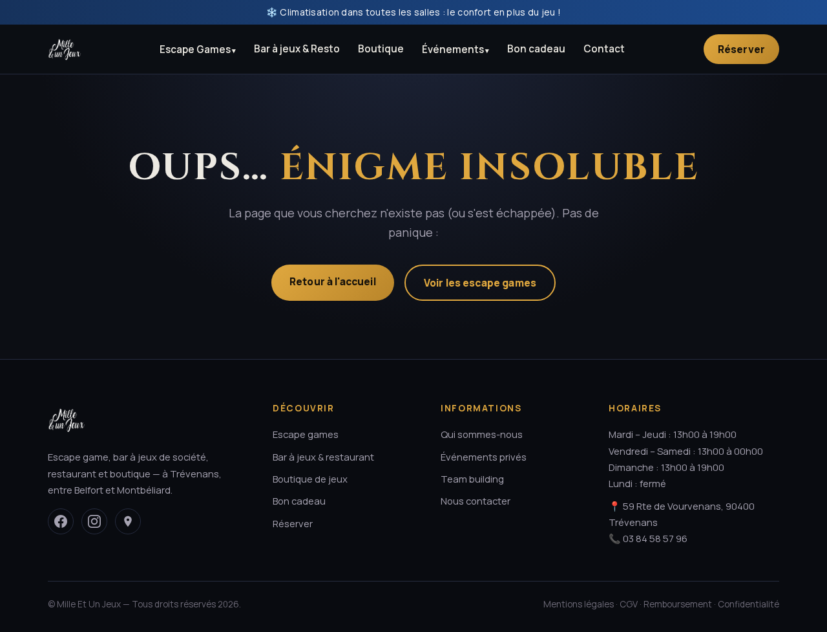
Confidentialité (748, 604)
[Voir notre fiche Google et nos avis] (128, 521)
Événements (453, 49)
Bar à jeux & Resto (297, 49)
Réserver (741, 49)
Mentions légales (578, 604)
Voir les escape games (480, 283)
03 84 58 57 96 (655, 538)
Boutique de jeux (310, 478)
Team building (472, 478)
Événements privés (484, 456)
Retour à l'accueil (332, 281)
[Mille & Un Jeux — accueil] (64, 49)
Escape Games (195, 49)
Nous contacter (475, 500)
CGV (629, 604)
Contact (604, 49)
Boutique (381, 49)
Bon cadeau (536, 49)
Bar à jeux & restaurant (323, 456)
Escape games (306, 434)
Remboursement (678, 604)
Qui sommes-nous (482, 434)
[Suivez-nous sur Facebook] (61, 521)
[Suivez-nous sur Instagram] (94, 521)
